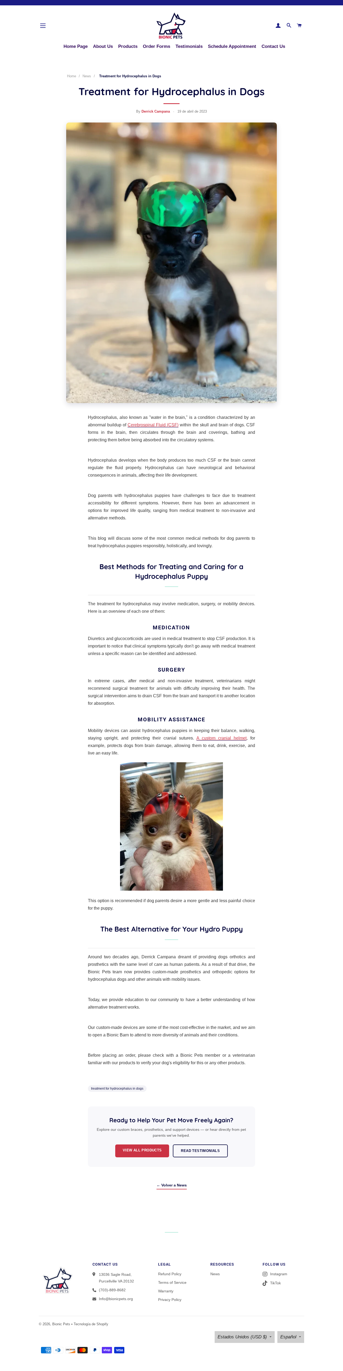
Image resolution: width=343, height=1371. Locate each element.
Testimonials (189, 46)
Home (71, 76)
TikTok (275, 1283)
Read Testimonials (200, 1151)
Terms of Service (172, 1282)
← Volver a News (171, 1185)
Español (288, 1336)
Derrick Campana (155, 111)
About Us (103, 46)
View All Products (142, 1150)
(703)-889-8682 (112, 1290)
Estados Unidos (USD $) (242, 1336)
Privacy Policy (169, 1299)
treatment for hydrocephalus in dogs (117, 1088)
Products (127, 46)
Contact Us (273, 46)
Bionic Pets (61, 1324)
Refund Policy (169, 1274)
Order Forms (156, 46)
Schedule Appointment (232, 46)
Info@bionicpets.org (116, 1299)
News (87, 76)
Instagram (278, 1274)
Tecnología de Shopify (91, 1324)
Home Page (76, 46)
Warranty (165, 1291)
